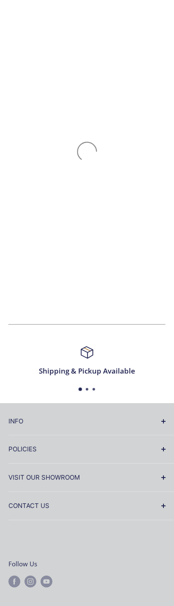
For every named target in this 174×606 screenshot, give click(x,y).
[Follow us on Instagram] (30, 581)
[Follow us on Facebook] (14, 581)
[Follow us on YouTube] (46, 581)
